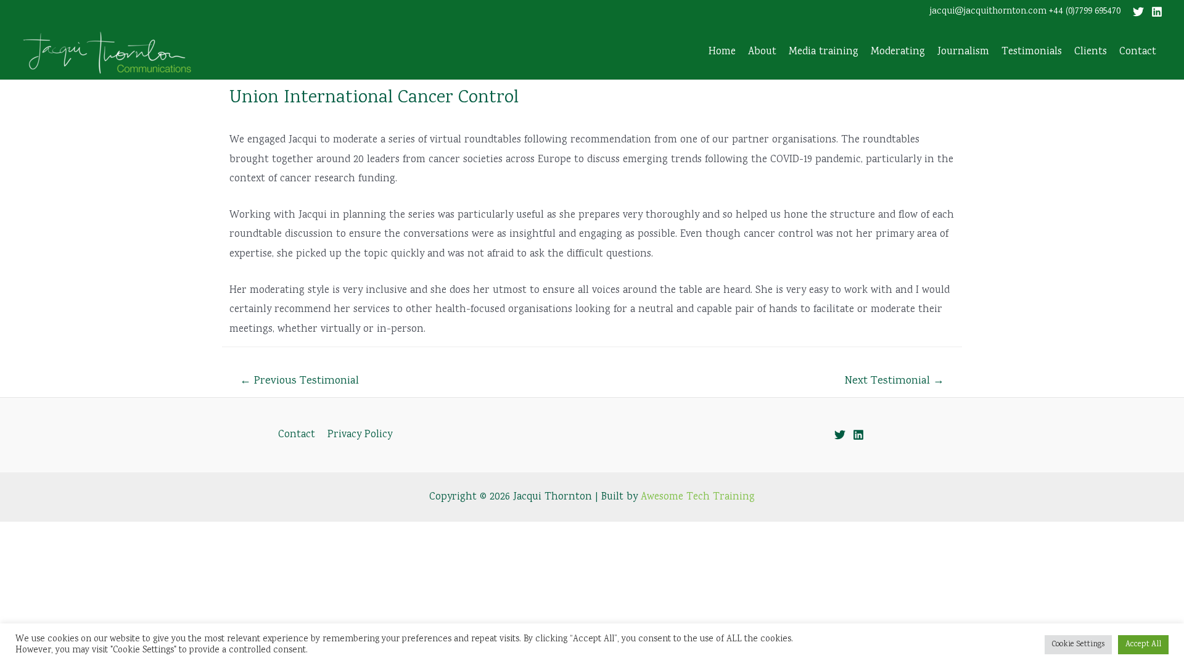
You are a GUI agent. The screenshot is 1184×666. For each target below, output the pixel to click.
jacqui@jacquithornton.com (988, 11)
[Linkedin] (1156, 11)
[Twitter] (1138, 11)
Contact (296, 435)
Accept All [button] (1143, 645)
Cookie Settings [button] (1078, 645)
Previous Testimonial (299, 381)
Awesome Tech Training (698, 497)
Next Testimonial (894, 381)
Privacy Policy (359, 435)
